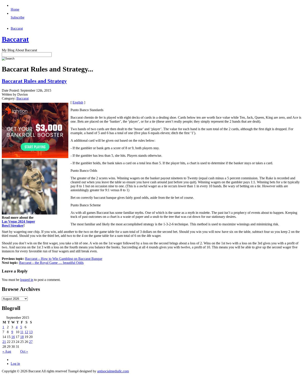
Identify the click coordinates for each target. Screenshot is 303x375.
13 (31, 332)
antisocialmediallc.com (113, 371)
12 (26, 332)
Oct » (24, 351)
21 (4, 342)
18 (22, 337)
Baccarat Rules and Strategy (34, 81)
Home (15, 9)
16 (13, 337)
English (78, 102)
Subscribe (17, 17)
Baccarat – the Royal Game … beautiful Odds (51, 263)
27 (31, 342)
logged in (26, 280)
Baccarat (17, 28)
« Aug (6, 351)
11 (22, 332)
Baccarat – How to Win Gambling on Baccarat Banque (63, 259)
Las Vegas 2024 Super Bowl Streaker (18, 223)
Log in (15, 363)
